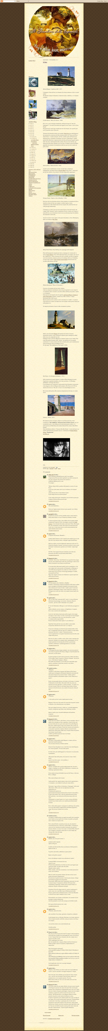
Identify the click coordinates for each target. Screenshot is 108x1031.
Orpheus (30, 191)
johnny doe (51, 474)
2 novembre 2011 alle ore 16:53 (54, 594)
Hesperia (51, 558)
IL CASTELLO (32, 176)
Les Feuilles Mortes (35, 140)
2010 (31, 163)
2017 (31, 125)
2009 (31, 165)
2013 (31, 131)
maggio (32, 155)
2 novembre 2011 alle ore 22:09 (54, 715)
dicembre (33, 136)
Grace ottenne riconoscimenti (61, 259)
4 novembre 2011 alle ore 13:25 (54, 981)
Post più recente (46, 1015)
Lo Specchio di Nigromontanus (35, 187)
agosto (32, 150)
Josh (50, 504)
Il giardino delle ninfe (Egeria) (35, 178)
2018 (31, 123)
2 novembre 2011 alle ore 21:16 (54, 691)
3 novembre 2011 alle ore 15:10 (54, 906)
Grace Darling (50, 254)
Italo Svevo (66, 133)
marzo (32, 159)
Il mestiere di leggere (33, 180)
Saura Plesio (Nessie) (33, 194)
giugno (32, 154)
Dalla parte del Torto (33, 172)
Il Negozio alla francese (33, 181)
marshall (51, 514)
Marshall (30, 189)
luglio (32, 152)
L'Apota (30, 185)
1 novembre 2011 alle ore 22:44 (54, 501)
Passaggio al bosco (32, 193)
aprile (32, 157)
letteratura (51, 468)
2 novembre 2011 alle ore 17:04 (54, 645)
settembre (33, 149)
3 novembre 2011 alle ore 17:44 (54, 929)
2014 (31, 130)
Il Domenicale (31, 177)
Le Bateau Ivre (31, 186)
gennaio (33, 162)
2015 (31, 128)
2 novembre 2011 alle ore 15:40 (54, 555)
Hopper (55, 333)
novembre (33, 138)
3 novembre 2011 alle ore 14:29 (54, 833)
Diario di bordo (32, 173)
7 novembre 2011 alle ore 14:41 (54, 1009)
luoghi (56, 468)
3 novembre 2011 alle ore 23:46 (54, 965)
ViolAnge (30, 195)
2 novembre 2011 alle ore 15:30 (54, 530)
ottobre (32, 147)
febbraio (33, 160)
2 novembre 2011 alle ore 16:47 (54, 578)
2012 (31, 133)
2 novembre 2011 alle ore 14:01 (54, 510)
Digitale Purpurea (32, 174)
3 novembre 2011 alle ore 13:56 (54, 761)
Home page (61, 1015)
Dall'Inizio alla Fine (35, 144)
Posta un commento (48, 1012)
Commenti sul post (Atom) (54, 1018)
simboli (59, 468)
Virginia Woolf (62, 170)
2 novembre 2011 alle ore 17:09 (54, 665)
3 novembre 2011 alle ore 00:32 (54, 735)
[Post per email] (56, 467)
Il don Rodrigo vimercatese (34, 142)
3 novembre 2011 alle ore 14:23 (54, 812)
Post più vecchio (75, 1015)
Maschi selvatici (32, 190)
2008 (31, 167)
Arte (48, 468)
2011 (31, 135)
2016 (31, 127)
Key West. (55, 219)
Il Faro (32, 145)
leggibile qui (46, 434)
